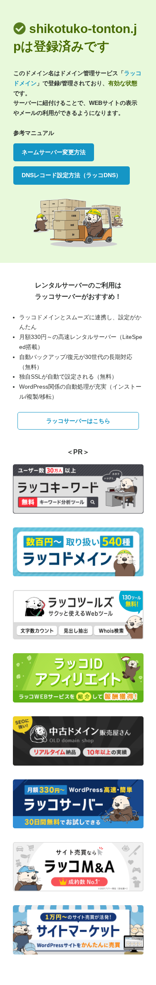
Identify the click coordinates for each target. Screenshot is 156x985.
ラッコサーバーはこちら (78, 420)
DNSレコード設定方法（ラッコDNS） (71, 175)
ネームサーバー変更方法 (54, 152)
